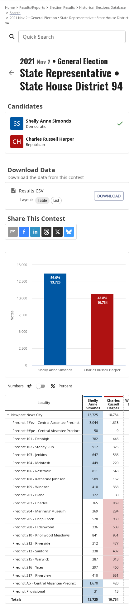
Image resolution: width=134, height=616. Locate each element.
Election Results (62, 7)
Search (15, 12)
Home (10, 7)
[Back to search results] (11, 72)
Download (109, 196)
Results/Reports (32, 7)
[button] (42, 200)
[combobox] (71, 36)
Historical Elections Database (102, 7)
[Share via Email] (13, 232)
